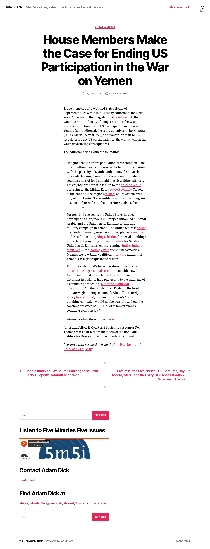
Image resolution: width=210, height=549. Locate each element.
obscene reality (131, 185)
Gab (59, 503)
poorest (114, 190)
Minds (34, 503)
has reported (85, 297)
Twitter (80, 503)
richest (110, 194)
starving (120, 255)
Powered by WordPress (59, 540)
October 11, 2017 (118, 93)
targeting (97, 237)
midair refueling (111, 241)
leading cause (99, 250)
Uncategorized (105, 27)
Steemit (68, 503)
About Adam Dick (179, 7)
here (110, 319)
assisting (137, 232)
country (126, 190)
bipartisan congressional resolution (92, 271)
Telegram (48, 503)
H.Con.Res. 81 (122, 117)
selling (141, 228)
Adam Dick (14, 7)
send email (27, 480)
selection (110, 237)
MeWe (23, 503)
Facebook (99, 503)
